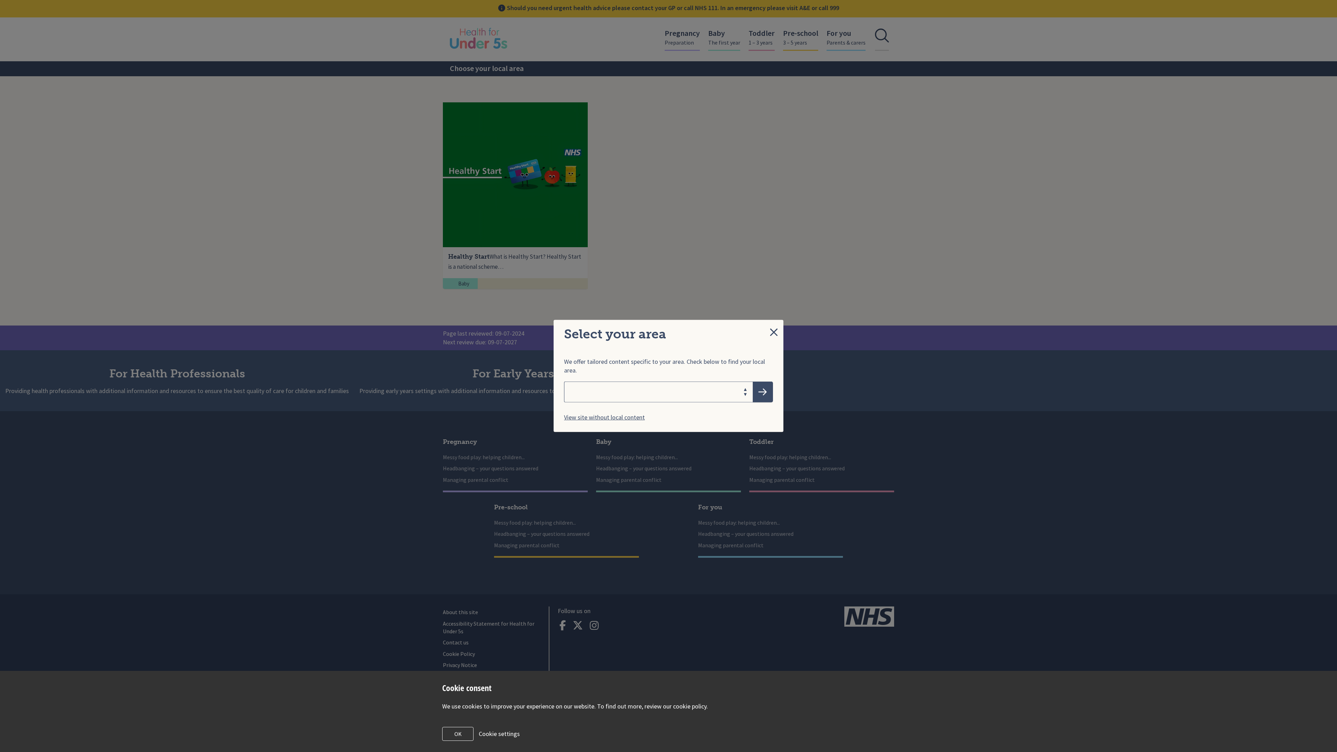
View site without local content (604, 417)
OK (458, 733)
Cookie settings (499, 734)
